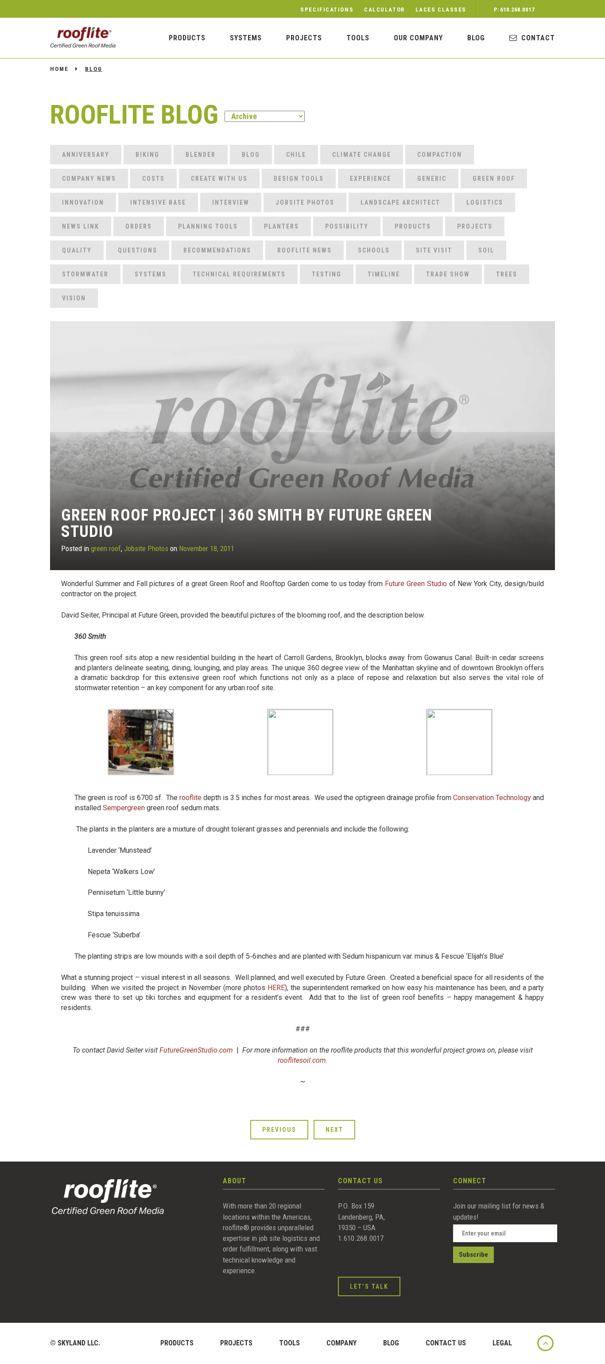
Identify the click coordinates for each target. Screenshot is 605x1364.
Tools (357, 38)
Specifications (326, 9)
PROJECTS (236, 1343)
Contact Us (446, 1343)
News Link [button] (80, 226)
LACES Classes (440, 9)
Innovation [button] (83, 202)
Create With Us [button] (219, 178)
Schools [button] (374, 250)
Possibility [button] (346, 226)
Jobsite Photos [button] (304, 202)
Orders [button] (138, 226)
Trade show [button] (448, 274)
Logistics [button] (484, 202)
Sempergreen (124, 808)
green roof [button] (494, 178)
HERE (276, 987)
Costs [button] (153, 178)
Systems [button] (151, 274)
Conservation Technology (492, 797)
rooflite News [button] (304, 250)
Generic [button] (431, 178)
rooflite (190, 797)
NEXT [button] (334, 1129)
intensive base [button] (158, 202)
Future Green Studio (416, 583)
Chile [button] (296, 154)
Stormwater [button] (85, 274)
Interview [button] (230, 202)
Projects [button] (475, 226)
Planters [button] (281, 226)
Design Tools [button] (299, 178)
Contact (538, 38)
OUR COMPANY (418, 38)
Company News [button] (89, 178)
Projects (304, 38)
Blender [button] (201, 154)
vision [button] (74, 298)
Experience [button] (370, 178)
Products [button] (413, 226)
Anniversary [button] (85, 154)
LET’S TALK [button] (369, 1286)
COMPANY (341, 1343)
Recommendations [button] (217, 250)
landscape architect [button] (400, 202)
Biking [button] (147, 154)
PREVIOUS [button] (279, 1129)
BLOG (476, 38)
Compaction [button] (439, 154)
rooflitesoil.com (302, 1060)
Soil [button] (486, 250)
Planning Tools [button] (208, 226)
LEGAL (502, 1343)
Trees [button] (506, 274)
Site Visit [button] (434, 250)
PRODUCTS (187, 38)
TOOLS (289, 1343)
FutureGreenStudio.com (196, 1050)
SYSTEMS (246, 38)
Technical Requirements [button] (239, 274)
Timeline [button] (384, 274)
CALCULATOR (384, 9)
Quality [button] (77, 250)
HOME (59, 69)
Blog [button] (251, 154)
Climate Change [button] (361, 154)
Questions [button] (137, 250)
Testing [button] (326, 274)
